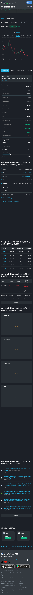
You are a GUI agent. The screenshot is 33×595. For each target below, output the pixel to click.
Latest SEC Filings (7, 198)
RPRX (7, 533)
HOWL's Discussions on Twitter (11, 201)
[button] (2, 7)
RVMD (4, 268)
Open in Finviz (22, 546)
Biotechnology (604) (27, 176)
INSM (22, 533)
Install (29, 2)
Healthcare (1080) (27, 172)
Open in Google (14, 546)
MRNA (4, 265)
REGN (4, 258)
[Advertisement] (16, 64)
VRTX (4, 255)
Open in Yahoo (4, 546)
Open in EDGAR (15, 548)
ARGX (4, 261)
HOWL (4, 251)
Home (2, 18)
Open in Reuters (25, 548)
